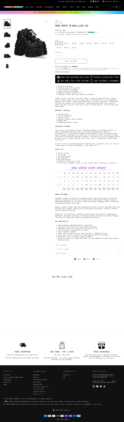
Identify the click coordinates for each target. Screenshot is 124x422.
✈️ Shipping (62, 245)
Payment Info (37, 384)
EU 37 (66, 43)
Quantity (59, 52)
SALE (83, 7)
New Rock (59, 22)
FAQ (64, 377)
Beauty (65, 7)
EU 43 (112, 43)
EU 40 (89, 43)
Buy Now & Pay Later (40, 379)
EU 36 (59, 43)
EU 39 (82, 43)
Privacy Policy (38, 389)
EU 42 (104, 43)
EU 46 (74, 47)
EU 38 (74, 43)
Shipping (68, 34)
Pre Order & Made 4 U (40, 386)
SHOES (58, 7)
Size (57, 40)
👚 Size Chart (63, 249)
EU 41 (97, 43)
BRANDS (90, 7)
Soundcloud (7, 379)
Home (56, 20)
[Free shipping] (22, 345)
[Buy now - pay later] (62, 345)
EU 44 (59, 47)
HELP (97, 7)
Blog (5, 384)
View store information (62, 71)
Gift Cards (37, 382)
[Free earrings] (101, 345)
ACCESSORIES (49, 7)
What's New (29, 7)
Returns (35, 377)
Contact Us (7, 382)
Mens (78, 7)
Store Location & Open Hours (13, 377)
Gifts (72, 7)
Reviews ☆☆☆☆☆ (38, 394)
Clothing (39, 7)
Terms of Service (39, 391)
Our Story (7, 374)
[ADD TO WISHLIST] (46, 22)
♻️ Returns (61, 253)
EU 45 (66, 47)
